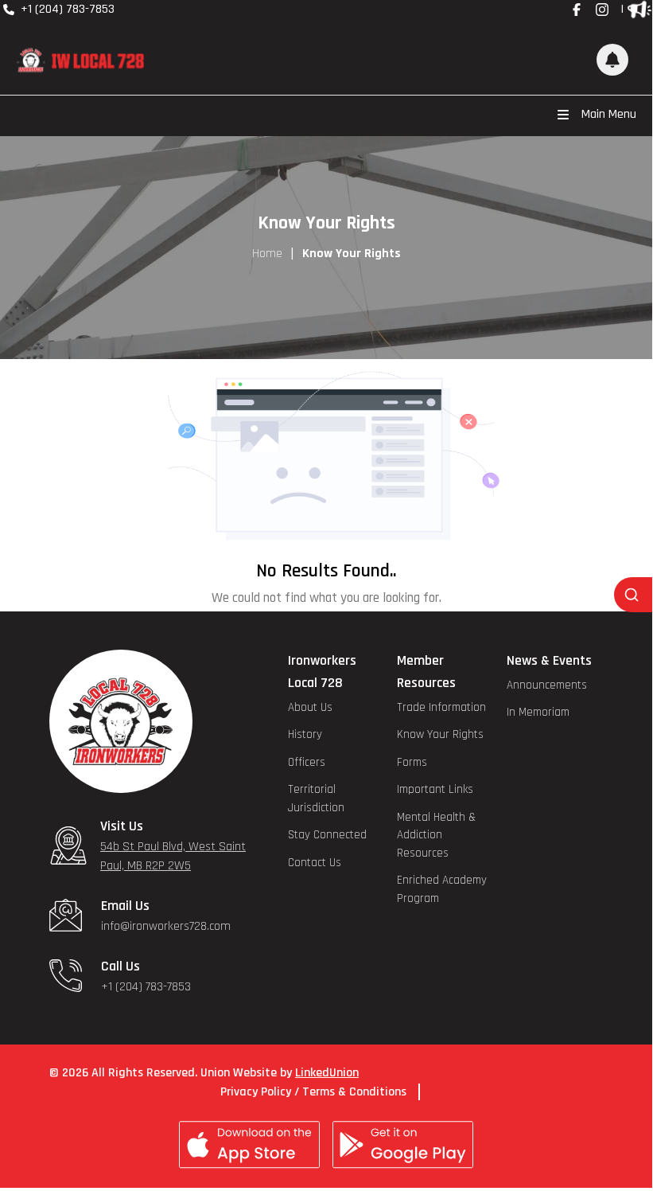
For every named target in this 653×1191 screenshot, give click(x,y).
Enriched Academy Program (442, 889)
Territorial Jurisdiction (316, 798)
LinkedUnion (327, 1072)
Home (267, 253)
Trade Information (441, 707)
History (305, 734)
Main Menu (608, 114)
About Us (310, 707)
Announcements (547, 685)
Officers (306, 762)
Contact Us (314, 862)
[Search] (633, 594)
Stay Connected (327, 834)
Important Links (435, 789)
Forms (412, 762)
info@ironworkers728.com (166, 926)
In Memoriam (538, 712)
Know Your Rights (440, 734)
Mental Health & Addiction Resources (436, 835)
